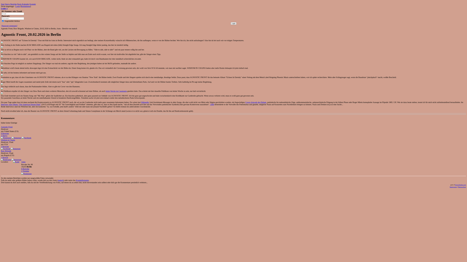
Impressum (453, 187)
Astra (23, 162)
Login (17, 6)
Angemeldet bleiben (12, 21)
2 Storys (4, 136)
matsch (60, 180)
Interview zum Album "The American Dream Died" (21, 104)
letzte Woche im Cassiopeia (116, 91)
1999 (212, 104)
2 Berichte (5, 147)
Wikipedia (145, 102)
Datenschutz (462, 187)
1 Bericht (4, 157)
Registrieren (25, 6)
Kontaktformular (82, 180)
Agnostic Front (7, 127)
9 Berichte (5, 133)
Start (2, 4)
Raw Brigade (6, 151)
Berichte (13, 4)
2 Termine (25, 171)
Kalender (25, 4)
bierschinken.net (460, 185)
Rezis (19, 4)
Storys (7, 4)
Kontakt (33, 4)
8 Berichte (25, 169)
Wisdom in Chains (8, 140)
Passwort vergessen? (9, 26)
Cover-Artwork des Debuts (255, 102)
